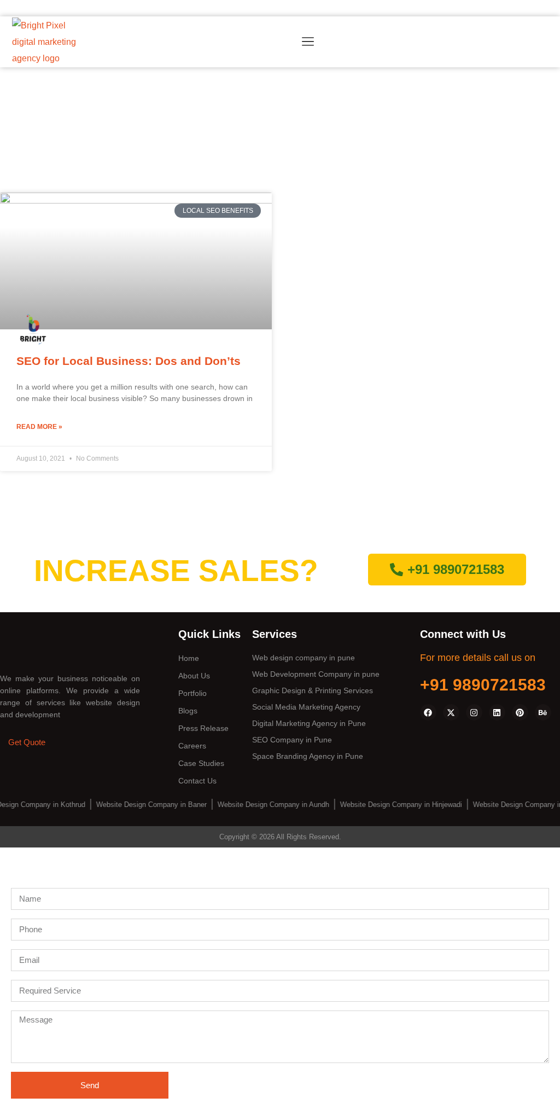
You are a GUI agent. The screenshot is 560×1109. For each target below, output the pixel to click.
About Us (194, 675)
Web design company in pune (303, 657)
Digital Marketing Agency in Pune (309, 723)
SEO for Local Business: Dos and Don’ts (128, 361)
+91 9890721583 (483, 685)
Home (188, 658)
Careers (192, 745)
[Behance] (543, 712)
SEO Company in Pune (292, 739)
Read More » (39, 427)
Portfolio (192, 693)
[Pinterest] (520, 712)
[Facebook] (428, 712)
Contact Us (197, 780)
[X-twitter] (451, 712)
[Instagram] (474, 712)
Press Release (203, 728)
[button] (308, 42)
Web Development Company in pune (316, 674)
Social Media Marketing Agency (306, 706)
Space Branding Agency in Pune (307, 756)
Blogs (187, 710)
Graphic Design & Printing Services (312, 690)
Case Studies (201, 763)
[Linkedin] (497, 712)
